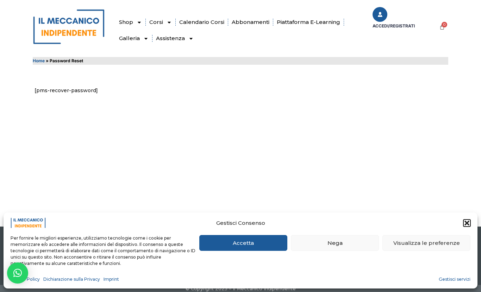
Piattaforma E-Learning (308, 22)
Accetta (243, 243)
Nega (335, 243)
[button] (466, 223)
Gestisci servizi (454, 279)
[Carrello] (442, 27)
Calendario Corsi (201, 22)
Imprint (111, 279)
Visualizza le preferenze (426, 243)
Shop (126, 22)
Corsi (156, 22)
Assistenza (170, 38)
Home (39, 60)
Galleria (129, 38)
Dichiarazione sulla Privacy (71, 279)
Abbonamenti (250, 22)
